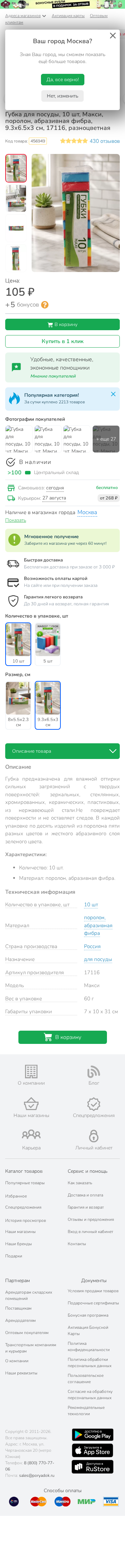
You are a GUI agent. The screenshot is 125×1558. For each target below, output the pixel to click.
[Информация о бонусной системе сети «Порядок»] (45, 305)
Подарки (13, 1256)
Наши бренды (18, 1244)
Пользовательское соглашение (85, 1379)
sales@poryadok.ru (37, 1475)
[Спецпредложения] (94, 1104)
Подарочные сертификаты (93, 1303)
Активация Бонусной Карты (88, 1330)
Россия (92, 946)
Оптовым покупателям (27, 1332)
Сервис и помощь (87, 1171)
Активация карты (68, 15)
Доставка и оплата (85, 1195)
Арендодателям (20, 1320)
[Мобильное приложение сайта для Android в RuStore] (92, 1467)
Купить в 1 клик (63, 341)
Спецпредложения (23, 1207)
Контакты (77, 1244)
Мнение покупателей (53, 376)
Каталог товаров (24, 1171)
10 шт (91, 904)
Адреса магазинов (23, 15)
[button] (16, 169)
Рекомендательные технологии (86, 1411)
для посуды (98, 959)
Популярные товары (25, 1183)
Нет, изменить (62, 96)
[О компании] (31, 1071)
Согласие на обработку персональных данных (90, 1395)
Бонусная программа (88, 1315)
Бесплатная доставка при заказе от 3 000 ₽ (69, 567)
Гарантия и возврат (86, 1207)
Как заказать (80, 1183)
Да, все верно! (63, 79)
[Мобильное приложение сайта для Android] (93, 1434)
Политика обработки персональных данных (89, 1363)
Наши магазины (20, 1231)
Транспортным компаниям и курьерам (30, 1348)
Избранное (16, 1196)
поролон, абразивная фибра (98, 925)
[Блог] (94, 1072)
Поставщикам (18, 1308)
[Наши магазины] (31, 1103)
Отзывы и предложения (91, 1219)
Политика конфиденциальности (89, 1346)
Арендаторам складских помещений (28, 1295)
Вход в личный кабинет (90, 1231)
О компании (16, 1361)
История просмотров (25, 1220)
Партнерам (17, 1280)
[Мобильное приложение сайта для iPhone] (93, 1450)
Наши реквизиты (21, 1373)
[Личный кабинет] (94, 1136)
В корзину (65, 324)
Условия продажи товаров (93, 1291)
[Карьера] (31, 1134)
